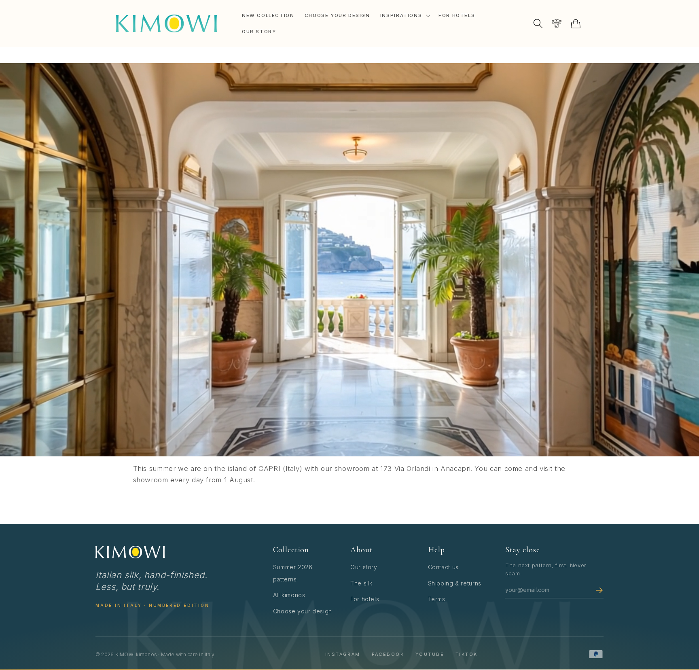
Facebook (388, 654)
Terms (436, 599)
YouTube (429, 654)
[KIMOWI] (130, 552)
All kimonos (289, 595)
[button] (404, 15)
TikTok (466, 654)
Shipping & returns (454, 583)
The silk (361, 583)
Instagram (342, 654)
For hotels (364, 599)
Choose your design (302, 611)
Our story (363, 567)
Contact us (443, 567)
